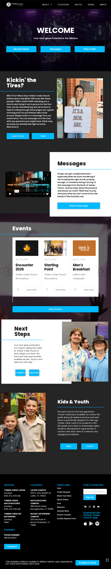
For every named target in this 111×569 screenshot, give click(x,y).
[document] (55, 284)
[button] (107, 560)
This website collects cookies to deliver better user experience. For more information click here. (39, 562)
